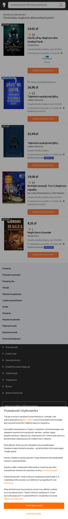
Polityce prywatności (13, 499)
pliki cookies (27, 420)
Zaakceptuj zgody (34, 506)
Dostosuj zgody (50, 471)
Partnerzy (8, 483)
